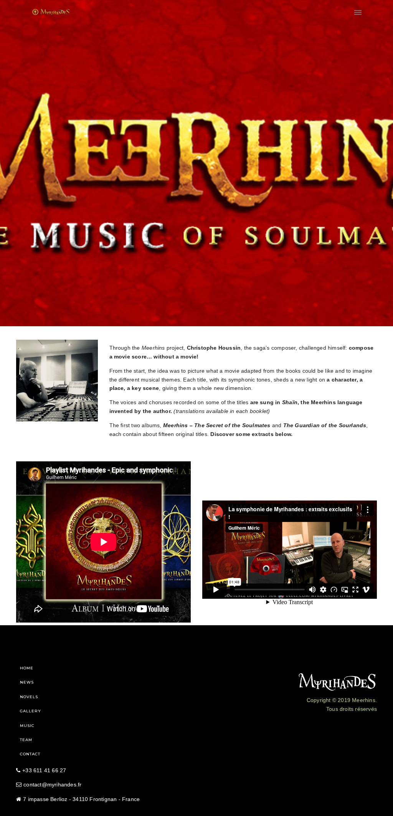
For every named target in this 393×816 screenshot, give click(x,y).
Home (26, 668)
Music (27, 725)
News (27, 682)
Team (26, 739)
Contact (30, 754)
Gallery (30, 711)
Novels (29, 696)
